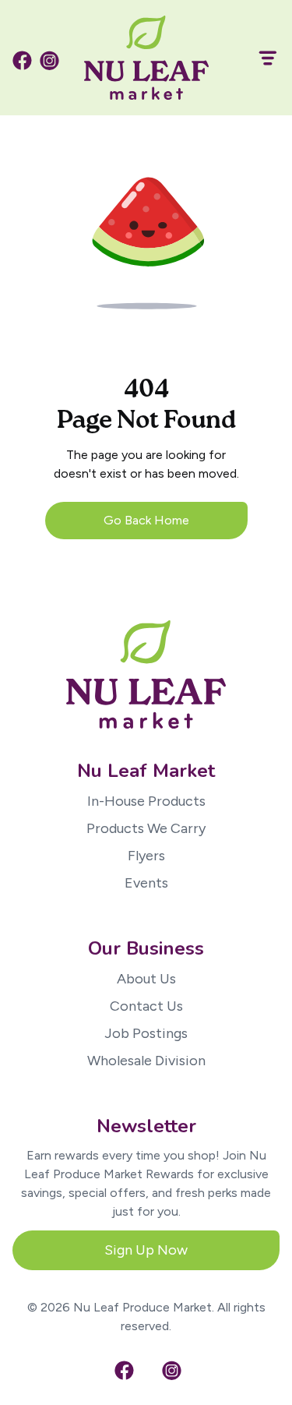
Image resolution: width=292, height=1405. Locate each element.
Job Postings (146, 1033)
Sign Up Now (146, 1249)
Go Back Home (146, 520)
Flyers (146, 855)
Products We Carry (146, 828)
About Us (146, 978)
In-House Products (146, 801)
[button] (261, 58)
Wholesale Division (146, 1060)
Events (146, 882)
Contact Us (146, 1006)
